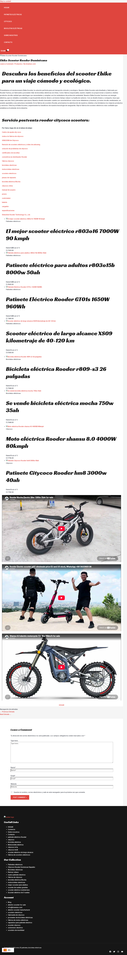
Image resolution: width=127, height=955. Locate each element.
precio (4, 194)
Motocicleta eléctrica (15, 845)
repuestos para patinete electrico (20, 923)
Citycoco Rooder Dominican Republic (21, 867)
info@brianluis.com (15, 907)
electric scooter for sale (17, 905)
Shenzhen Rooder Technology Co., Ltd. (16, 215)
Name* (13, 767)
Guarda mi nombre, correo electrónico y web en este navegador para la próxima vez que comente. (49, 792)
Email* (13, 776)
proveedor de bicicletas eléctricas (20, 917)
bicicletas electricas (9, 165)
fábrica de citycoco (15, 877)
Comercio (11, 829)
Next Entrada (5, 714)
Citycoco (8, 21)
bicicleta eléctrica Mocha (11, 182)
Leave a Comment (6, 64)
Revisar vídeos (13, 872)
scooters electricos (9, 173)
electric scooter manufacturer (19, 910)
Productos (18, 64)
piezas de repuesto (9, 178)
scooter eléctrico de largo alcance (20, 852)
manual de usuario (8, 190)
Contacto (8, 42)
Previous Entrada (7, 712)
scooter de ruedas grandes (18, 887)
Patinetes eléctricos (13, 14)
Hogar (6, 8)
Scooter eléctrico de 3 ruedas (19, 893)
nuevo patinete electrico (16, 875)
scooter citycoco (14, 925)
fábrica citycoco (8, 161)
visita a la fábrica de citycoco (12, 136)
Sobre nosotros (11, 35)
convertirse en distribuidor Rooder (14, 157)
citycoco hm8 (13, 850)
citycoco (11, 840)
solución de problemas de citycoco (15, 149)
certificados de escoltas (11, 153)
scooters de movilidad (16, 930)
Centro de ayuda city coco (11, 132)
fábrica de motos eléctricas (18, 920)
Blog (9, 902)
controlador (6, 198)
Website (13, 784)
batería (4, 202)
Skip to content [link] (5, 1)
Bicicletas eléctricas (13, 28)
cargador (5, 206)
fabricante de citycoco (16, 915)
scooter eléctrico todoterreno (19, 890)
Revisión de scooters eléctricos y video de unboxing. (21, 145)
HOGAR (61, 705)
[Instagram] (118, 952)
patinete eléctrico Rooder (17, 837)
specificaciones (8, 210)
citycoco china (7, 186)
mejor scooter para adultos (18, 885)
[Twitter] (114, 952)
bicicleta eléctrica (14, 842)
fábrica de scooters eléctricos (19, 855)
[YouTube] (122, 952)
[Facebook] (110, 952)
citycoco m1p (13, 847)
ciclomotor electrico (15, 928)
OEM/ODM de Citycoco (10, 140)
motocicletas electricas (10, 169)
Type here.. (15, 741)
